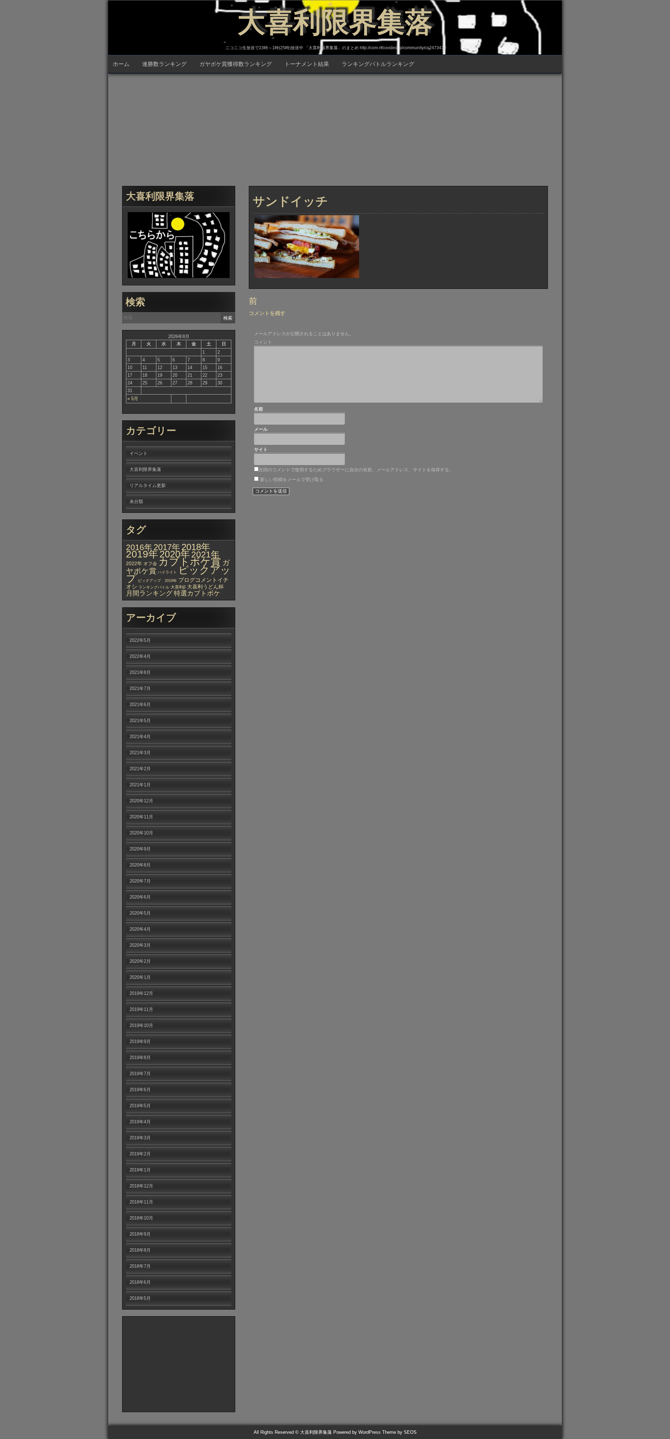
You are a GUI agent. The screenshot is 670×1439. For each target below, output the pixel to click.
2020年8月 (140, 865)
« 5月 (132, 398)
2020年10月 (141, 832)
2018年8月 (140, 1250)
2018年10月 (141, 1218)
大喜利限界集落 (335, 22)
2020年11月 (141, 816)
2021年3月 (140, 752)
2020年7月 (140, 881)
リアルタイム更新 (147, 485)
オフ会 (150, 563)
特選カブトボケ (197, 593)
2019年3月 (140, 1137)
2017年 (167, 547)
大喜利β (178, 587)
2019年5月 (140, 1105)
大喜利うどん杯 (205, 587)
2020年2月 (140, 961)
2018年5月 (140, 1298)
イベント (138, 453)
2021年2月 (140, 768)
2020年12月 (141, 800)
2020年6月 (140, 897)
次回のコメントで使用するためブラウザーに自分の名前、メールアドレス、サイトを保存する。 (356, 469)
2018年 (195, 547)
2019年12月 (141, 993)
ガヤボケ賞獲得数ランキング (235, 64)
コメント (263, 342)
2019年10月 (141, 1025)
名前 (258, 409)
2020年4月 (140, 929)
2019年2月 (140, 1153)
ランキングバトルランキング (378, 64)
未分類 (136, 501)
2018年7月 (140, 1266)
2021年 (205, 554)
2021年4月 (140, 736)
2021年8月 (140, 672)
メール (261, 429)
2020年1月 (140, 977)
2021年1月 (140, 784)
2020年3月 (140, 945)
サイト (261, 449)
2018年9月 (140, 1234)
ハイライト (167, 572)
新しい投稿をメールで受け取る (291, 479)
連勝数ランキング (164, 64)
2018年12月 (141, 1186)
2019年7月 (140, 1073)
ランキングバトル (154, 587)
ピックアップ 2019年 (157, 580)
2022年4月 (140, 656)
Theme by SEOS (399, 1432)
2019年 (142, 554)
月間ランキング (149, 593)
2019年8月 (140, 1057)
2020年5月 (140, 913)
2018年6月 (140, 1282)
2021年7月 (140, 688)
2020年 (174, 554)
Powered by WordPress (357, 1432)
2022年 (134, 563)
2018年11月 (141, 1202)
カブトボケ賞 (189, 561)
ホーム (121, 64)
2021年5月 (140, 720)
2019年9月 (140, 1041)
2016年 (139, 547)
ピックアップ (178, 574)
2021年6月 (140, 704)
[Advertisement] (335, 126)
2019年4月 (140, 1121)
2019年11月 (141, 1009)
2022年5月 (140, 640)
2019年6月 (140, 1089)
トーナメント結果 (306, 64)
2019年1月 (140, 1169)
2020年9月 (140, 849)
